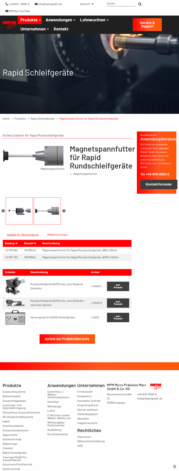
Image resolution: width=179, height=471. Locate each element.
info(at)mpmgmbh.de (149, 398)
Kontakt (61, 29)
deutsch (85, 4)
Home (6, 118)
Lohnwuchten (92, 20)
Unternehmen (33, 29)
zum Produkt (118, 286)
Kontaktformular (159, 184)
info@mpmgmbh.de (50, 4)
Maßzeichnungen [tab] (57, 234)
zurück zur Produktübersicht (67, 339)
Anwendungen (59, 20)
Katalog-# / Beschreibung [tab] (23, 234)
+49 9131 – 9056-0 (18, 4)
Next (64, 211)
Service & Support (147, 24)
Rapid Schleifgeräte (43, 118)
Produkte (29, 20)
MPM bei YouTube (19, 11)
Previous (3, 211)
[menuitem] (85, 4)
